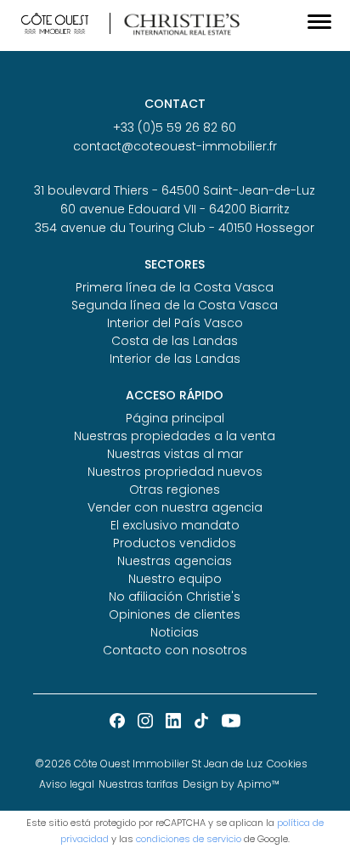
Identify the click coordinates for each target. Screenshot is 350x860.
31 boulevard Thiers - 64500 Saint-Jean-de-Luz (174, 190)
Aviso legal (66, 784)
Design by (231, 784)
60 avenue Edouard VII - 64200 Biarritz (175, 209)
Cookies (287, 763)
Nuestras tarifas (138, 784)
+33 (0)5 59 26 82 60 (174, 127)
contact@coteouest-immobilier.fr (175, 146)
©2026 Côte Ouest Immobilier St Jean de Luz (148, 763)
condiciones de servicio (188, 839)
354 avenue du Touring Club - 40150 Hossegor (174, 227)
